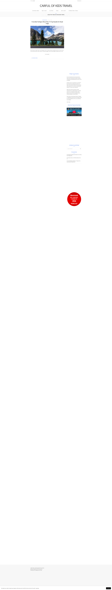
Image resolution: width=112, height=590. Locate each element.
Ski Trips (51, 10)
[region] (56, 588)
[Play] (67, 115)
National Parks (35, 10)
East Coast (63, 10)
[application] (74, 112)
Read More (37, 588)
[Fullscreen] (80, 115)
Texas (57, 10)
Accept (108, 588)
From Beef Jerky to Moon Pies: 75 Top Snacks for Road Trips (47, 23)
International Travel (73, 10)
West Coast (44, 10)
